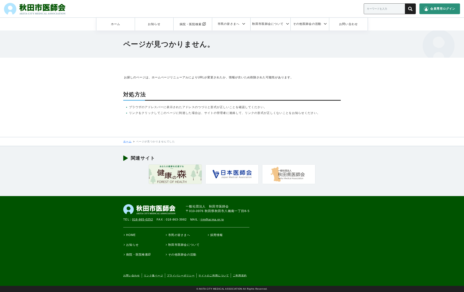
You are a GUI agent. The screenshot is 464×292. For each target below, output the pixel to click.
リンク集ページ (153, 275)
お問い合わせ (131, 275)
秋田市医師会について (184, 244)
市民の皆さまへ (179, 235)
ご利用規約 (240, 275)
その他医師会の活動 (182, 254)
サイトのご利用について (213, 275)
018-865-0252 (142, 219)
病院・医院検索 (137, 254)
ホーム (127, 141)
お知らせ (132, 244)
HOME (131, 235)
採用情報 (216, 235)
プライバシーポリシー (181, 275)
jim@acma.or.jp (212, 219)
